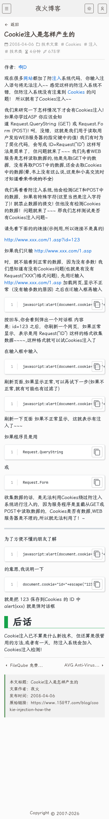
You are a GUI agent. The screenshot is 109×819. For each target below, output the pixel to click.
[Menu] (6, 8)
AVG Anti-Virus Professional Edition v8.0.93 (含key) (83, 665)
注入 (93, 44)
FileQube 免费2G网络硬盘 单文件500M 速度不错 (26, 665)
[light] (89, 8)
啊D (23, 67)
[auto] (102, 8)
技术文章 (49, 44)
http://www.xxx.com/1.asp (63, 251)
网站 (28, 78)
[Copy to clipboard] (97, 304)
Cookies (73, 44)
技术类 (16, 51)
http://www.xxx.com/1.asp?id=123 (42, 239)
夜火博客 (48, 8)
